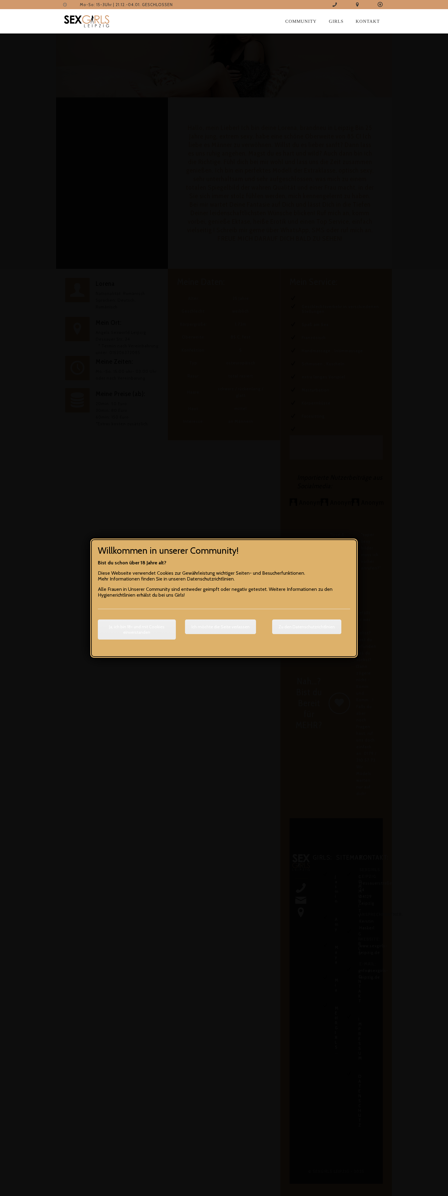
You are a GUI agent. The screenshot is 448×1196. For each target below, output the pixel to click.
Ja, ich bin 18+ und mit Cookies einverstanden (137, 629)
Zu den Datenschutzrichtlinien (307, 627)
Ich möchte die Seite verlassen (220, 627)
